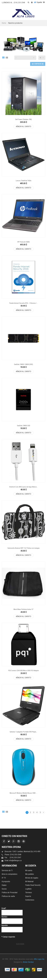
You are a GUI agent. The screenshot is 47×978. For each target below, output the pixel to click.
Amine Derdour (28, 962)
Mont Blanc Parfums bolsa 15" (24, 609)
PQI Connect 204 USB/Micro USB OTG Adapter (23, 671)
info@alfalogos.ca (15, 860)
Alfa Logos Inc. (39, 959)
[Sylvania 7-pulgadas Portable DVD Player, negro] (23, 705)
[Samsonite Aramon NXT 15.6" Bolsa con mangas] (23, 522)
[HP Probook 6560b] (23, 215)
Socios (4, 889)
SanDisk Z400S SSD (23, 426)
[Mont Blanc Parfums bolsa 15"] (23, 583)
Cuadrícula (3, 57)
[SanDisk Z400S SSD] (23, 399)
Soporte (28, 896)
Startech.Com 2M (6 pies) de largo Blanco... (23, 487)
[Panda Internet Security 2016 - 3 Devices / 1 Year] (23, 277)
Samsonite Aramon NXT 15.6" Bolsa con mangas (24, 548)
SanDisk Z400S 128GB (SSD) (23, 364)
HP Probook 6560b (23, 242)
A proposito (6, 881)
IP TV (4, 878)
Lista (7, 57)
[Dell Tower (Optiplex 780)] (23, 93)
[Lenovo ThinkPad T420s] (23, 154)
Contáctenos (29, 900)
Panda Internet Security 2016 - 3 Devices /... (23, 303)
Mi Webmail (29, 881)
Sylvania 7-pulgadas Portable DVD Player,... (23, 732)
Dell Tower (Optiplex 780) (23, 119)
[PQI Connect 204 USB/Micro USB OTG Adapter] (23, 644)
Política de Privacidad (9, 892)
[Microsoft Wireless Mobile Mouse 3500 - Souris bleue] (23, 767)
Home (4, 23)
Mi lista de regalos (31, 878)
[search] (27, 2)
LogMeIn (28, 889)
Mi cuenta (28, 870)
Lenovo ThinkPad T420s (23, 181)
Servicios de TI (7, 870)
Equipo (4, 885)
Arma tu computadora (9, 874)
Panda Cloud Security (32, 885)
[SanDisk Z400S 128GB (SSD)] (23, 338)
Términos (28, 892)
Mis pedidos (29, 874)
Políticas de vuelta (8, 896)
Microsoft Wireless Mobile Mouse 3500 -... (23, 793)
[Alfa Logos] (23, 13)
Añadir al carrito (23, 126)
